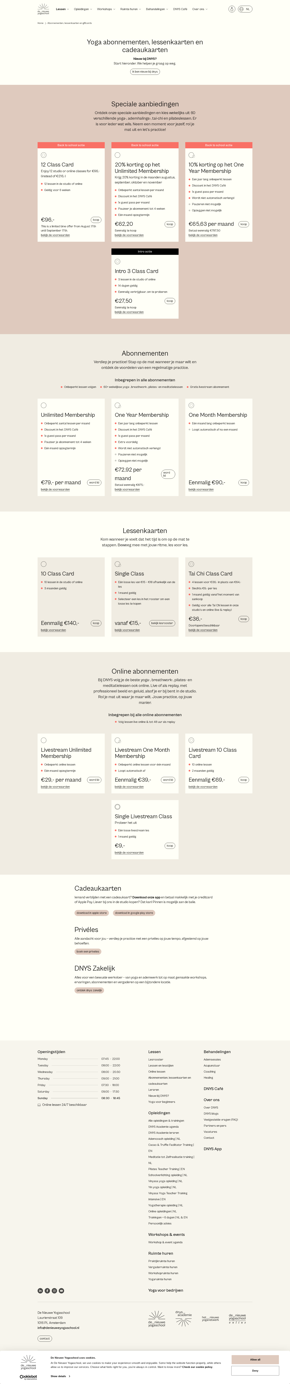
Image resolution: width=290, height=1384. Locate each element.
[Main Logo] (156, 1318)
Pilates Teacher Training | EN (166, 1169)
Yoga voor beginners (161, 1102)
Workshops (104, 9)
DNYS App (213, 1149)
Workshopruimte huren (163, 1273)
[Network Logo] (210, 1318)
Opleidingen (81, 9)
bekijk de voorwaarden (55, 235)
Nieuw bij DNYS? (158, 1096)
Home (40, 23)
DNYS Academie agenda (163, 1127)
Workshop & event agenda (165, 1242)
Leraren (153, 1090)
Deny (255, 1370)
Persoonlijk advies (160, 1223)
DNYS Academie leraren (163, 1133)
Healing (208, 1077)
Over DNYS (211, 1107)
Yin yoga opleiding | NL (162, 1187)
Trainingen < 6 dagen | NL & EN (167, 1217)
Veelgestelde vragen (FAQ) (221, 1119)
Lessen (61, 9)
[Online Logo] (237, 1318)
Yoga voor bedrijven (165, 1290)
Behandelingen (155, 9)
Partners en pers (215, 1125)
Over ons (198, 9)
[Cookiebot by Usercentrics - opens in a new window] (28, 1377)
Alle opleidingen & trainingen (166, 1120)
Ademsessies (212, 1059)
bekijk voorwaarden (127, 489)
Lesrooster (155, 1059)
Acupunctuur (212, 1065)
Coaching (210, 1071)
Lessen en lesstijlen (161, 1065)
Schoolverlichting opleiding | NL (167, 1175)
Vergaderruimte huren (162, 1267)
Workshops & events (166, 1234)
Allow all (255, 1359)
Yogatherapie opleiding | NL (165, 1205)
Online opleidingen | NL (162, 1211)
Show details (58, 1376)
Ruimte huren (129, 9)
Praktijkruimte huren (161, 1261)
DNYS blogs (211, 1113)
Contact (209, 1138)
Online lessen (156, 1071)
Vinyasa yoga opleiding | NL (165, 1181)
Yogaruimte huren (160, 1279)
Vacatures (210, 1132)
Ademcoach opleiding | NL (164, 1139)
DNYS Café (180, 9)
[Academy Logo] (183, 1318)
